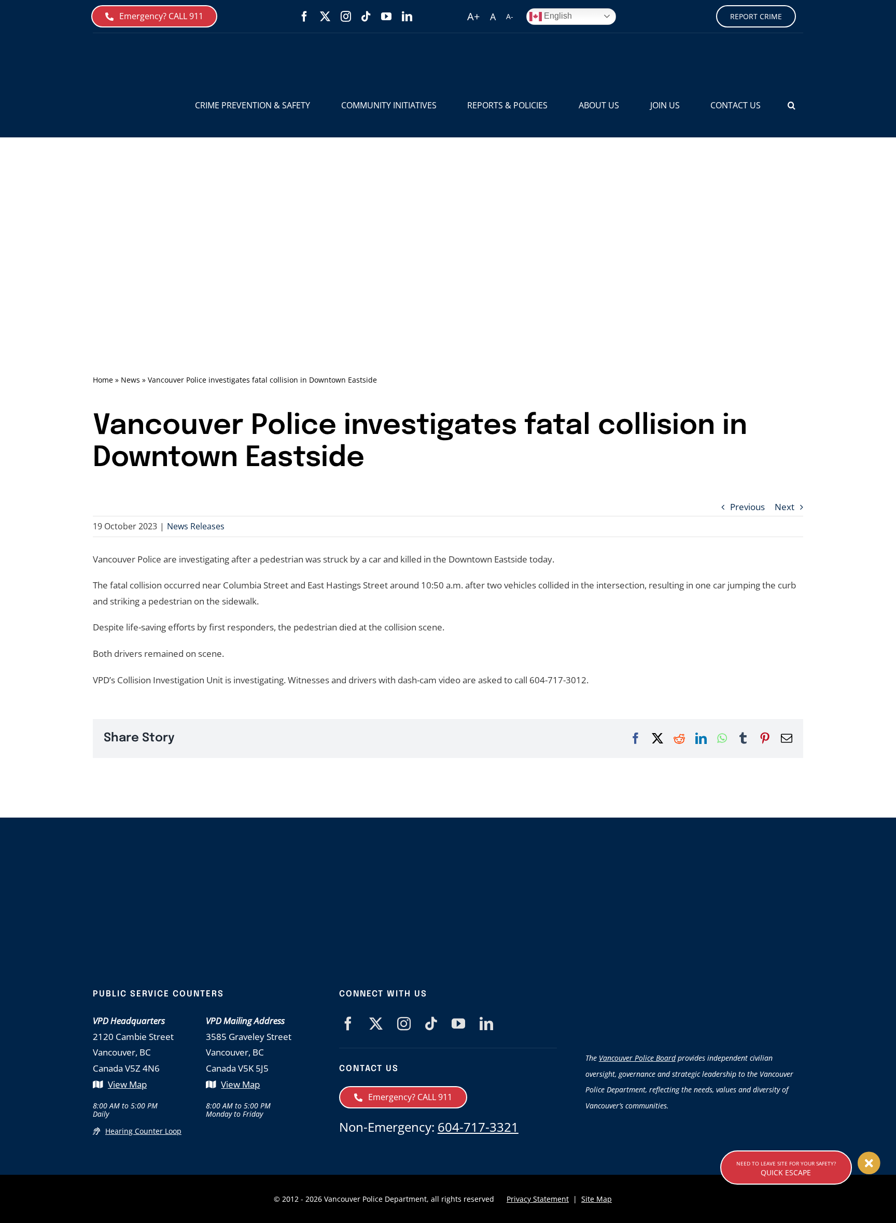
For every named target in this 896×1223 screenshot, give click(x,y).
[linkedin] (407, 16)
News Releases (196, 526)
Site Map (596, 1199)
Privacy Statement (538, 1199)
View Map (127, 1084)
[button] (791, 105)
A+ (473, 16)
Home (103, 380)
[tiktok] (366, 16)
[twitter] (325, 16)
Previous (747, 507)
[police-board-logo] (694, 994)
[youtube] (386, 16)
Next (784, 507)
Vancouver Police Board (637, 1058)
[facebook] (304, 16)
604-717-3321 (478, 1126)
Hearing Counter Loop (143, 1131)
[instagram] (346, 16)
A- (509, 16)
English (557, 15)
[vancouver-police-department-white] (479, 902)
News (130, 380)
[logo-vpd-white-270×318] (279, 874)
